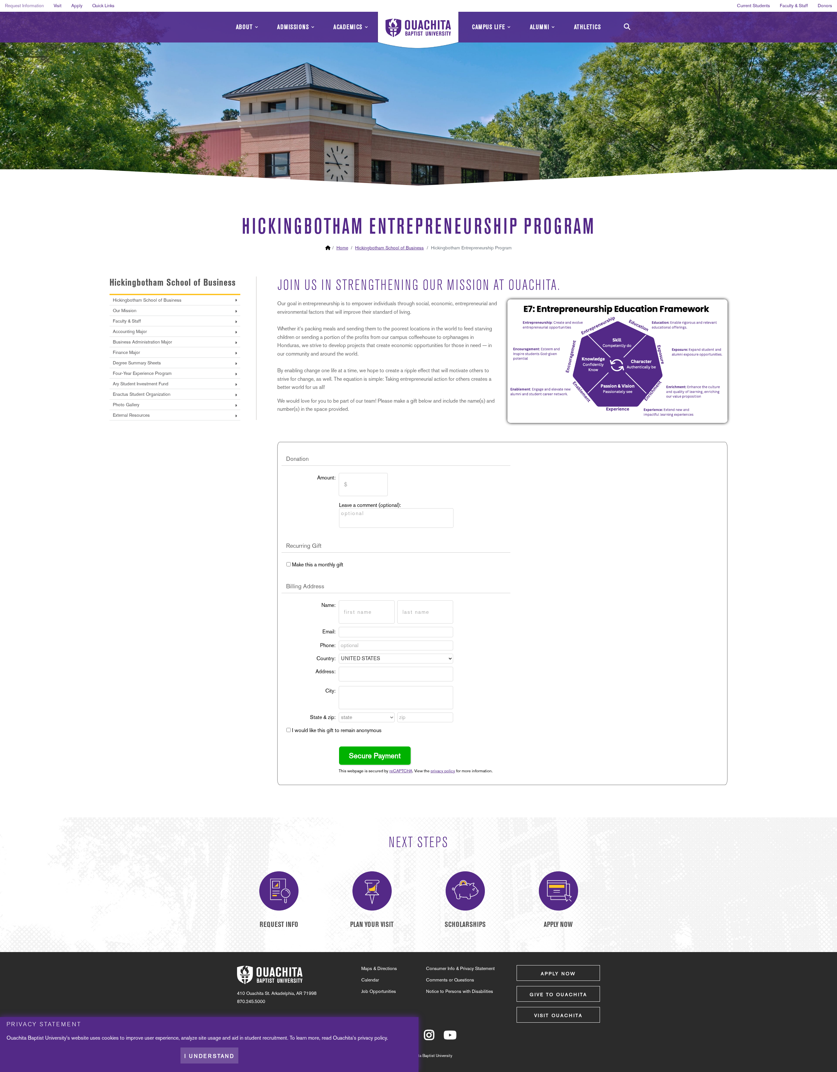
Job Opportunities (378, 991)
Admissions (293, 27)
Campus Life (488, 27)
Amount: (326, 478)
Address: (325, 671)
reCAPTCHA (400, 770)
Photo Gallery (126, 404)
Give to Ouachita (558, 994)
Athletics (587, 27)
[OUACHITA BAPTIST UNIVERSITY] (418, 31)
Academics (348, 27)
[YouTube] (450, 1038)
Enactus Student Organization (141, 394)
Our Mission (124, 310)
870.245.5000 (251, 1001)
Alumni (540, 27)
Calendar (370, 979)
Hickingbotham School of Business (389, 247)
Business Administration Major (142, 341)
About (244, 27)
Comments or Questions (450, 979)
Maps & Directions (379, 968)
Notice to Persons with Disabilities (459, 991)
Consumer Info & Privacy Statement (460, 968)
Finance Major (126, 352)
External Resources (131, 415)
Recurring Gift (303, 545)
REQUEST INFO (279, 924)
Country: (325, 658)
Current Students (753, 5)
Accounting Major (130, 331)
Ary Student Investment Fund (140, 383)
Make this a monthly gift (317, 564)
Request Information (24, 5)
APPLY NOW (558, 924)
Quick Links (103, 5)
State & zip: (322, 717)
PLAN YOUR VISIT (372, 924)
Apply (76, 5)
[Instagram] (429, 1038)
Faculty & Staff (794, 5)
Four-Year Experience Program (142, 373)
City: (330, 691)
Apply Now (558, 973)
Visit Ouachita (558, 1015)
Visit (57, 5)
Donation (297, 458)
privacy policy (443, 770)
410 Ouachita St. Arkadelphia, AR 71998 (276, 993)
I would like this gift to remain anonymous (337, 730)
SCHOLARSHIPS (465, 924)
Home (342, 247)
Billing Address (305, 586)
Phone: (327, 645)
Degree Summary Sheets (137, 362)
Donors (825, 5)
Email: (328, 631)
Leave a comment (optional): (370, 505)
